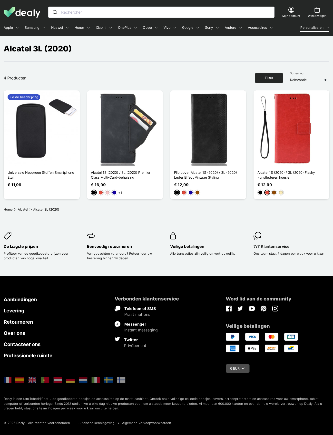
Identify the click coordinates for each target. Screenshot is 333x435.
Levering (14, 311)
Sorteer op (297, 73)
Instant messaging (141, 330)
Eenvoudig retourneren (109, 246)
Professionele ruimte (28, 355)
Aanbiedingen (20, 299)
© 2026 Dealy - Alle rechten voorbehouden (37, 423)
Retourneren (18, 322)
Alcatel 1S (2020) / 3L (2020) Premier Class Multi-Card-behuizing (120, 174)
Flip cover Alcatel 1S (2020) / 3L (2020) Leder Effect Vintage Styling (205, 174)
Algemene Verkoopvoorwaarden (146, 423)
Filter (269, 78)
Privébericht (135, 345)
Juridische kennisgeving (96, 423)
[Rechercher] (55, 12)
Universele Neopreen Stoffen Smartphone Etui (41, 174)
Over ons (14, 333)
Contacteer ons (22, 344)
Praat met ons (137, 314)
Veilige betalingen (187, 246)
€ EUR (235, 368)
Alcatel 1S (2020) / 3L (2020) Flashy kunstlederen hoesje (286, 174)
